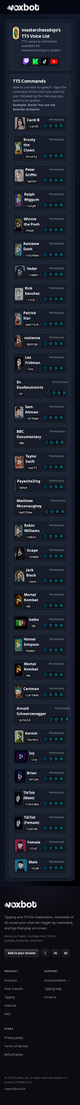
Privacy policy (13, 1038)
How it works (13, 989)
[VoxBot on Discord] (55, 953)
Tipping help (53, 989)
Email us (50, 997)
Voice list (10, 1005)
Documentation (55, 980)
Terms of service (16, 1046)
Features (10, 980)
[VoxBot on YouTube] (66, 953)
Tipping (9, 997)
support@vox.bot (14, 1089)
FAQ (7, 1014)
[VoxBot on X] (45, 953)
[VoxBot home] (20, 904)
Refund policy (13, 1054)
